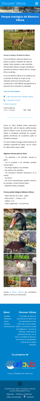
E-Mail (6, 104)
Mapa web (10, 394)
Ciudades (7, 316)
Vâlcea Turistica (18, 292)
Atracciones (15, 91)
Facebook (13, 104)
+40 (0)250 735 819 (13, 100)
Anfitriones (7, 319)
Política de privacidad (13, 397)
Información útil (9, 326)
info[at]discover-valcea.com (23, 373)
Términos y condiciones (24, 394)
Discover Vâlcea (14, 3)
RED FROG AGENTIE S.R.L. (21, 391)
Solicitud (7, 324)
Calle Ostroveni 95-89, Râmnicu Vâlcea (20, 97)
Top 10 (6, 91)
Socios (6, 321)
